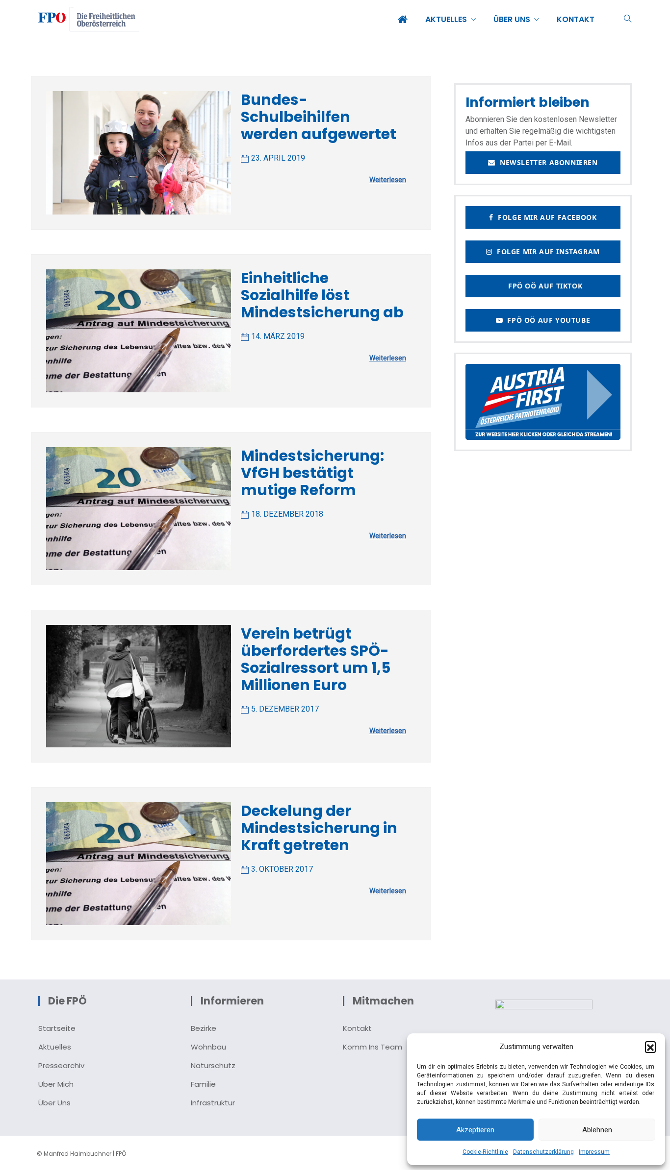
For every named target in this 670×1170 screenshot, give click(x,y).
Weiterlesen (387, 180)
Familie (203, 1084)
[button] (650, 1046)
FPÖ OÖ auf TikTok (543, 285)
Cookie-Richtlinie (485, 1151)
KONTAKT (575, 19)
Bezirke (203, 1028)
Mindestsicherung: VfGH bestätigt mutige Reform (312, 473)
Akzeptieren (475, 1129)
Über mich (56, 1084)
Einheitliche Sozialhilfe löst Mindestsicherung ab (322, 295)
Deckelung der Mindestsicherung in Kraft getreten (319, 828)
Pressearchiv (61, 1065)
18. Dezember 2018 (287, 514)
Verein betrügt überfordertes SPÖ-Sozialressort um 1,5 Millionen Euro (315, 659)
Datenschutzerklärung (543, 1151)
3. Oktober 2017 (282, 869)
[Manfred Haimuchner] (88, 20)
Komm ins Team (372, 1047)
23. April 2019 (278, 158)
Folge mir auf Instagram (546, 251)
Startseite (57, 1028)
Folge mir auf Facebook (544, 217)
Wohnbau (208, 1047)
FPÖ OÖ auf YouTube (546, 320)
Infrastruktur (213, 1103)
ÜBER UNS (511, 19)
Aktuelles (54, 1047)
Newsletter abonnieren (546, 162)
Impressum (594, 1151)
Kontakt (357, 1028)
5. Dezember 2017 (285, 709)
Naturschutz (213, 1065)
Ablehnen (597, 1129)
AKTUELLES (446, 19)
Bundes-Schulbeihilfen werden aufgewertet (318, 116)
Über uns (54, 1103)
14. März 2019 (278, 336)
